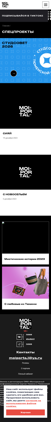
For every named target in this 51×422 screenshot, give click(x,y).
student (30, 339)
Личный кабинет (25, 374)
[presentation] (13, 73)
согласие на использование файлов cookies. (23, 403)
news (29, 334)
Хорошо (26, 412)
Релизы (25, 363)
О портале (25, 368)
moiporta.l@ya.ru (25, 357)
